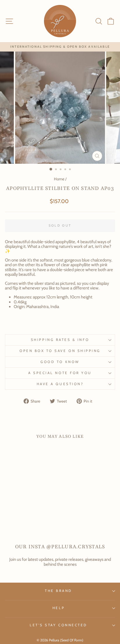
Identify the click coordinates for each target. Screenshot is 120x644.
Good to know (59, 362)
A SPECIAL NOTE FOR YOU (60, 373)
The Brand (58, 591)
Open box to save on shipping (60, 351)
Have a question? (60, 384)
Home (59, 179)
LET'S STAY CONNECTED (58, 625)
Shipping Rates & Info (60, 340)
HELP (58, 608)
